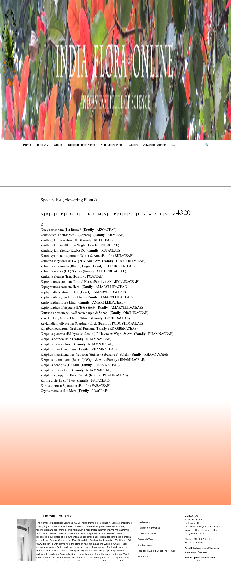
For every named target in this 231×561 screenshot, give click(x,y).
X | (155, 213)
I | (81, 213)
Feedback (143, 556)
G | (71, 213)
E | (62, 213)
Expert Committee (147, 533)
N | (105, 213)
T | (134, 213)
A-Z (172, 213)
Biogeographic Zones (82, 144)
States (58, 144)
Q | (120, 213)
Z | (166, 213)
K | (89, 213)
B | (47, 213)
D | (57, 213)
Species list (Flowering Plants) (69, 199)
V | (144, 213)
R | (125, 213)
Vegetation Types (112, 144)
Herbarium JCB (57, 516)
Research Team (146, 539)
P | (115, 213)
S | (130, 213)
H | (77, 213)
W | (150, 213)
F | (67, 213)
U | (139, 213)
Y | (161, 213)
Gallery (133, 144)
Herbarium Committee (149, 527)
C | (52, 213)
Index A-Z (42, 144)
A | (43, 213)
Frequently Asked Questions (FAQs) (156, 550)
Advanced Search (154, 144)
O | (110, 213)
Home (27, 144)
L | (94, 213)
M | (100, 213)
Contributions (145, 545)
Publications (144, 522)
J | (85, 213)
